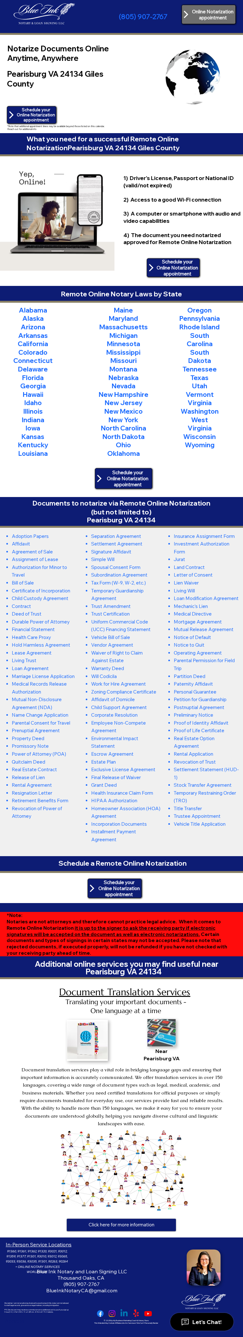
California (33, 343)
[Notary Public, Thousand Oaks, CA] (100, 1313)
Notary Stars (144, 1320)
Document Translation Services (124, 992)
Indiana (33, 420)
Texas (199, 377)
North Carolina (123, 428)
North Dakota (124, 436)
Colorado (32, 352)
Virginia (200, 402)
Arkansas (33, 335)
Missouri (123, 360)
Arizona (33, 327)
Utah (199, 386)
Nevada (123, 386)
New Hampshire (123, 394)
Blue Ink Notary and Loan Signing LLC (82, 1271)
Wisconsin (199, 436)
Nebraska (124, 377)
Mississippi (123, 352)
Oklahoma (123, 453)
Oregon (199, 310)
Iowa (33, 428)
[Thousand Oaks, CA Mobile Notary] (148, 1313)
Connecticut (33, 360)
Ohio (123, 445)
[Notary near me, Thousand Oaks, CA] (136, 1313)
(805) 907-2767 (143, 16)
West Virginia (200, 424)
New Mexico (123, 411)
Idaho (33, 402)
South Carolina (200, 339)
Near (161, 1051)
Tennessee (200, 369)
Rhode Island (199, 327)
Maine (123, 310)
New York (123, 420)
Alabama (33, 310)
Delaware (33, 369)
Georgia (33, 386)
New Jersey (123, 402)
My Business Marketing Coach (125, 1320)
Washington (200, 411)
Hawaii (33, 394)
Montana (123, 369)
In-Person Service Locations (39, 1244)
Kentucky (33, 445)
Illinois (33, 411)
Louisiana (33, 453)
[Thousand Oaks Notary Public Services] (112, 1313)
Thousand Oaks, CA (82, 1278)
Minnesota (123, 343)
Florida (33, 377)
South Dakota (199, 356)
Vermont (200, 394)
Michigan (123, 335)
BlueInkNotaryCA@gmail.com (81, 1290)
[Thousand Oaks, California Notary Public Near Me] (124, 1313)
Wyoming (200, 445)
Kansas (33, 436)
